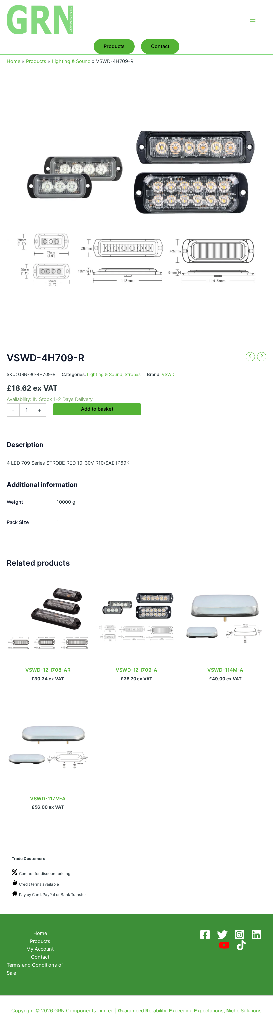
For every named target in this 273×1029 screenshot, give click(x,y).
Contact (40, 957)
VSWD (168, 374)
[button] (114, 46)
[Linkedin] (257, 934)
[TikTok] (242, 945)
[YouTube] (225, 945)
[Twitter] (223, 934)
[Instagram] (240, 934)
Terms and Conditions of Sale (35, 969)
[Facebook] (206, 934)
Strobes (133, 374)
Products (40, 941)
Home (40, 933)
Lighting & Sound (104, 374)
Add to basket (97, 409)
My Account (40, 949)
